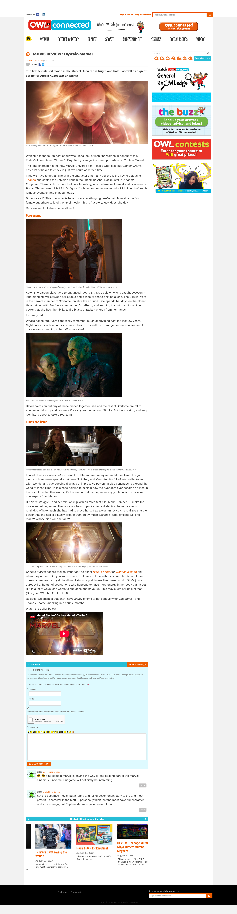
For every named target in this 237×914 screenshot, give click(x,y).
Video (40, 60)
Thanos (31, 179)
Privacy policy (77, 892)
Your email (31, 698)
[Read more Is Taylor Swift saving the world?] (46, 836)
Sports (109, 39)
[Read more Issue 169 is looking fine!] (87, 834)
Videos (200, 39)
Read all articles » (202, 58)
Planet (92, 39)
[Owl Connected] (58, 21)
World (44, 39)
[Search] (208, 53)
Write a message (137, 664)
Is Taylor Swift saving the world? (44, 854)
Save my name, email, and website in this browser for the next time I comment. (56, 711)
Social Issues (179, 39)
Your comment (32, 727)
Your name (31, 689)
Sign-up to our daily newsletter (135, 14)
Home (31, 39)
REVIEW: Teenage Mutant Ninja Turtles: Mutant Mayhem (126, 847)
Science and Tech (68, 39)
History (156, 39)
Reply (143, 785)
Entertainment (132, 39)
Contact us (62, 892)
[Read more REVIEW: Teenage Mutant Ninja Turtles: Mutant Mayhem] (128, 831)
